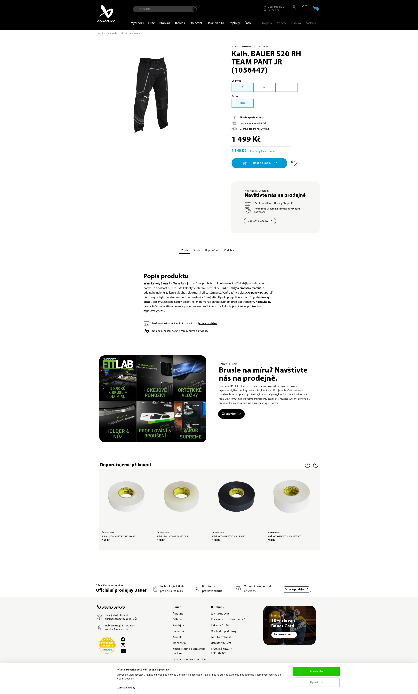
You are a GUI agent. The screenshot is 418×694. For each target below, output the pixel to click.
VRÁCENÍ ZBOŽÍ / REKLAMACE (221, 651)
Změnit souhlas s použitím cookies (189, 651)
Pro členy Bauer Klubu (262, 151)
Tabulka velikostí (221, 637)
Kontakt (177, 637)
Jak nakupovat (220, 613)
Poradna (178, 613)
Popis (184, 250)
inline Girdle (220, 288)
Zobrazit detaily (126, 687)
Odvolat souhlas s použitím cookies (190, 662)
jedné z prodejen (207, 323)
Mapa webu (180, 643)
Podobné (229, 250)
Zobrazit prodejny (258, 221)
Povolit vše (316, 671)
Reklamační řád (220, 625)
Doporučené (212, 250)
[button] (303, 7)
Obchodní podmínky (223, 631)
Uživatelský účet (221, 643)
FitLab (196, 250)
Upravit (314, 682)
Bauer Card (179, 631)
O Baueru (178, 619)
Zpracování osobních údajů (228, 619)
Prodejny (178, 625)
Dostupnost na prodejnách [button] (253, 123)
